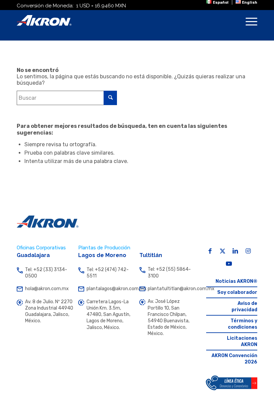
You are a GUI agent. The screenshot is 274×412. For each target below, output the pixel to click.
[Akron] (44, 20)
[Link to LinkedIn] (235, 251)
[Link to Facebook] (209, 251)
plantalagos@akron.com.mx (111, 289)
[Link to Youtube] (229, 263)
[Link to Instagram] (248, 251)
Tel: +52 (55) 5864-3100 (169, 272)
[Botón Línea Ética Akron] (231, 383)
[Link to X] (222, 251)
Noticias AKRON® (236, 281)
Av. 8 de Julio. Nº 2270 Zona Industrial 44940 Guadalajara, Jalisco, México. (49, 311)
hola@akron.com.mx (47, 289)
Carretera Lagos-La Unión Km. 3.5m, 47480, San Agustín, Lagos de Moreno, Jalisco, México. (108, 314)
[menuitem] (217, 2)
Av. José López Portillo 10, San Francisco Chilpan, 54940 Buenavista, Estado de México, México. (168, 317)
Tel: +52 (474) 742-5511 (108, 273)
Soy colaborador (237, 292)
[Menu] (248, 25)
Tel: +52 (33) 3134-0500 (46, 273)
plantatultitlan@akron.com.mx (172, 289)
